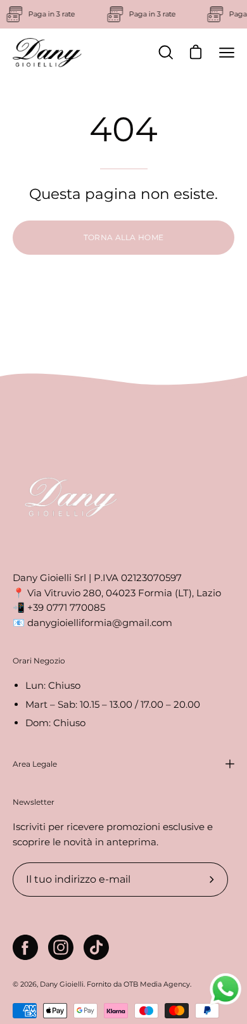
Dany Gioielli (62, 984)
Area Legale (35, 764)
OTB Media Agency (157, 984)
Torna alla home (124, 237)
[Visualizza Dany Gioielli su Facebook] (25, 947)
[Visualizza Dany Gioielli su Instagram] (60, 947)
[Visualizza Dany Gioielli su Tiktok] (96, 947)
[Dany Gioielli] (47, 52)
